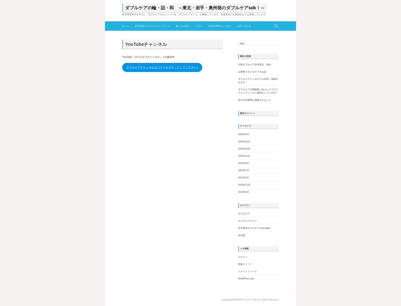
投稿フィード (245, 264)
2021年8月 (243, 163)
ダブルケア (244, 213)
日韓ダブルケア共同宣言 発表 (254, 64)
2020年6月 (243, 192)
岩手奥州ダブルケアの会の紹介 (254, 228)
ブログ (199, 26)
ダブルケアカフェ (247, 220)
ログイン (242, 257)
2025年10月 (244, 148)
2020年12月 (244, 184)
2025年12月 (244, 141)
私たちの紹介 (183, 26)
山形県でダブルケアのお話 (252, 71)
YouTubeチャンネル (219, 26)
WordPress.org (246, 278)
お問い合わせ (244, 26)
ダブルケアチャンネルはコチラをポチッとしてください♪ (162, 67)
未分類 (241, 235)
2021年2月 (243, 177)
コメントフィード (247, 271)
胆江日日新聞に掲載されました (254, 100)
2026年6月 (243, 134)
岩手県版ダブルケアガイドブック (152, 26)
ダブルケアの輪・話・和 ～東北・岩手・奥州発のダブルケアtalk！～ (195, 7)
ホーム (125, 26)
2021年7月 (243, 170)
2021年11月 (244, 156)
